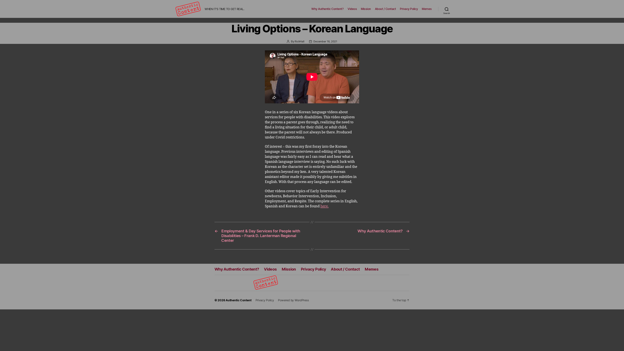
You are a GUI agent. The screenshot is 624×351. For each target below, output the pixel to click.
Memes (427, 9)
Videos (352, 9)
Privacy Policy (409, 9)
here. (324, 206)
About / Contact (385, 9)
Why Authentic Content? (327, 9)
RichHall (299, 41)
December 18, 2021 (325, 41)
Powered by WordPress (293, 300)
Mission (366, 9)
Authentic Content (238, 300)
